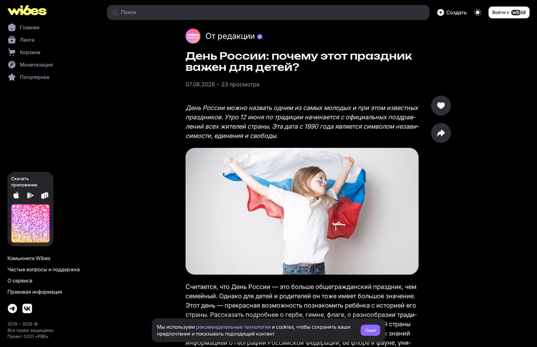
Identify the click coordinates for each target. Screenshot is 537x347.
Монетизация (36, 65)
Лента (27, 40)
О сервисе (19, 280)
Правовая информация (34, 292)
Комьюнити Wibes (28, 258)
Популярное (34, 77)
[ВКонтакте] (27, 308)
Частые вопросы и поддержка (43, 269)
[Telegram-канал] (12, 308)
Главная (29, 27)
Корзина (30, 52)
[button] (452, 12)
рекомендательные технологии (233, 327)
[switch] (478, 12)
